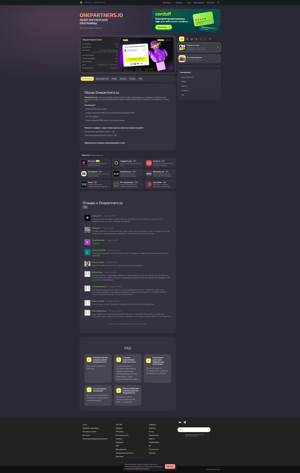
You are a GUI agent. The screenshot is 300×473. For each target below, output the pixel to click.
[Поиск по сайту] (218, 2)
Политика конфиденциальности (95, 439)
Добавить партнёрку (91, 428)
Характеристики (102, 79)
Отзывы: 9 (185, 90)
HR (150, 446)
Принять (170, 466)
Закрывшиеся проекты (124, 453)
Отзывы (132, 79)
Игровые (152, 453)
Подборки (119, 442)
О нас (85, 425)
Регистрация (87, 79)
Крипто (152, 439)
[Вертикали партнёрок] (173, 2)
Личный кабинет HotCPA (194, 435)
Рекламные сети (122, 435)
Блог (189, 3)
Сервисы (119, 439)
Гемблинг (88, 2)
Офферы (179, 3)
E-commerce (154, 449)
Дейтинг (152, 428)
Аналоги (123, 79)
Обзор (114, 79)
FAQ (140, 79)
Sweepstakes (154, 442)
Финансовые (154, 435)
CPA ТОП (119, 425)
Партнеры (120, 456)
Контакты (211, 3)
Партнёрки (167, 3)
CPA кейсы (120, 432)
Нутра (151, 432)
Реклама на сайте (89, 432)
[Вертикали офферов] (184, 2)
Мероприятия (198, 3)
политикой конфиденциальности (137, 468)
